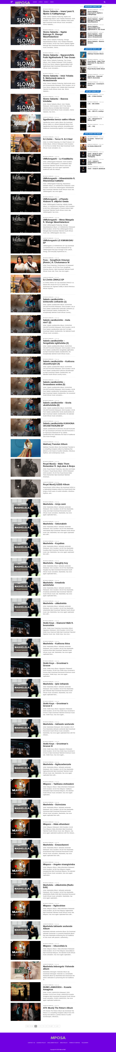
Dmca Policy (64, 1042)
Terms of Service (74, 1042)
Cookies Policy (41, 1042)
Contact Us (31, 1042)
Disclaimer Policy (52, 1042)
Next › (52, 1026)
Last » (57, 1026)
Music (46, 2)
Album (35, 2)
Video (52, 2)
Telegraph (85, 1042)
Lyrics (40, 2)
